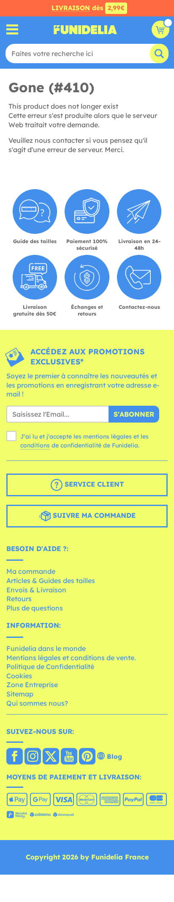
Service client (93, 484)
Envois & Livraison (36, 590)
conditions (35, 445)
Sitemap (19, 694)
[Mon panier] (160, 29)
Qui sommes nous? (37, 703)
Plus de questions (34, 608)
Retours (19, 598)
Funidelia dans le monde (46, 648)
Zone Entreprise (32, 684)
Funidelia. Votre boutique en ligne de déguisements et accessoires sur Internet (85, 29)
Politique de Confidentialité (50, 666)
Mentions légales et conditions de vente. (71, 657)
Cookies (19, 676)
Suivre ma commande (93, 515)
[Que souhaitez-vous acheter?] (12, 29)
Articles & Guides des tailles (50, 580)
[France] (14, 757)
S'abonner (134, 414)
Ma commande (30, 571)
